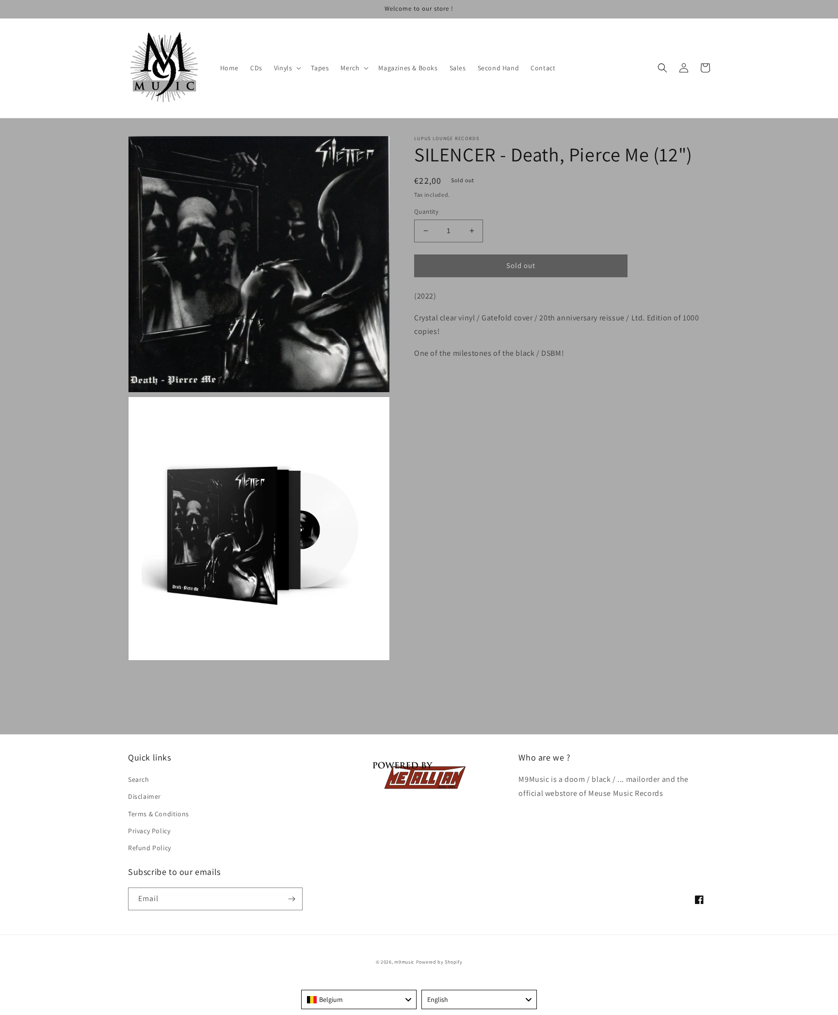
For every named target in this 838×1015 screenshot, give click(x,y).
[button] (287, 68)
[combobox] (359, 999)
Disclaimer (144, 796)
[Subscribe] (291, 899)
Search (138, 779)
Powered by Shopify (439, 962)
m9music (404, 962)
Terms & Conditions (158, 813)
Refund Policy (149, 847)
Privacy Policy (149, 830)
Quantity (426, 211)
